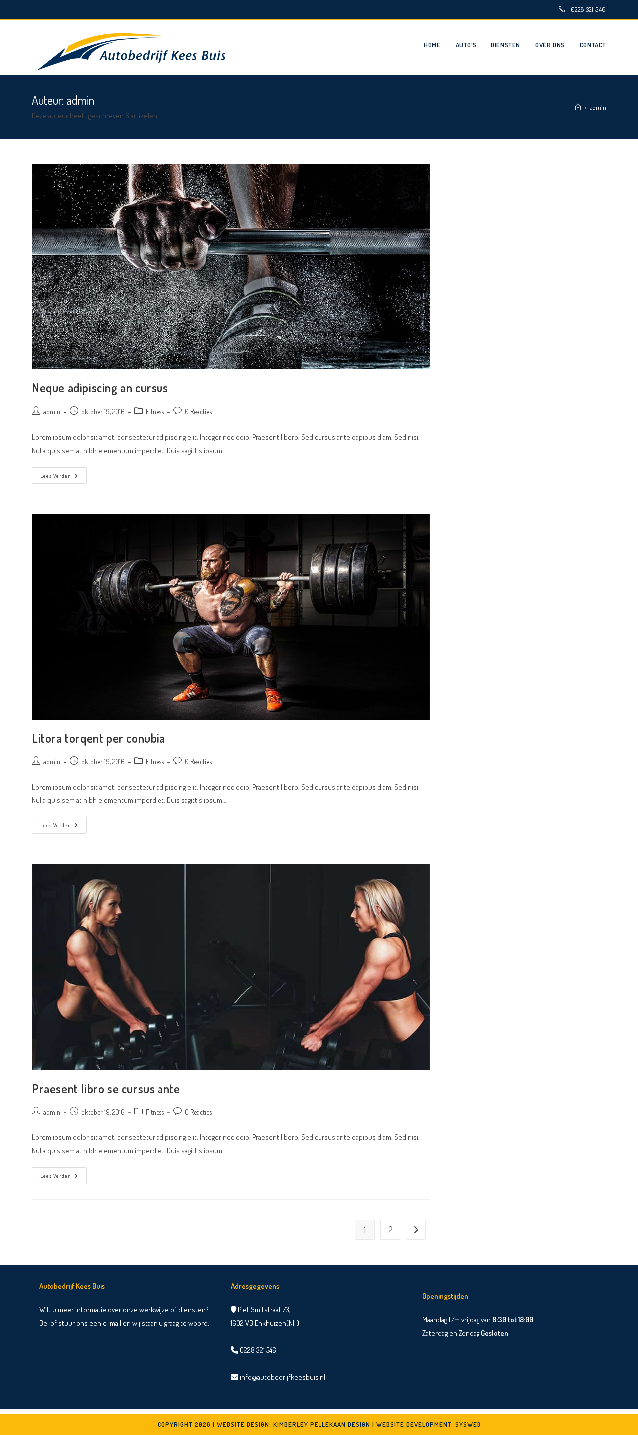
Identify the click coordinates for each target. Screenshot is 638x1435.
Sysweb (468, 1424)
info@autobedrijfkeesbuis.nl (281, 1377)
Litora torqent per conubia (98, 738)
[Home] (578, 107)
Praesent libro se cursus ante (106, 1088)
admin (598, 107)
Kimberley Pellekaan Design (321, 1424)
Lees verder (63, 477)
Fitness (155, 411)
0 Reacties (198, 411)
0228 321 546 (588, 9)
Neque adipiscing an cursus (100, 387)
